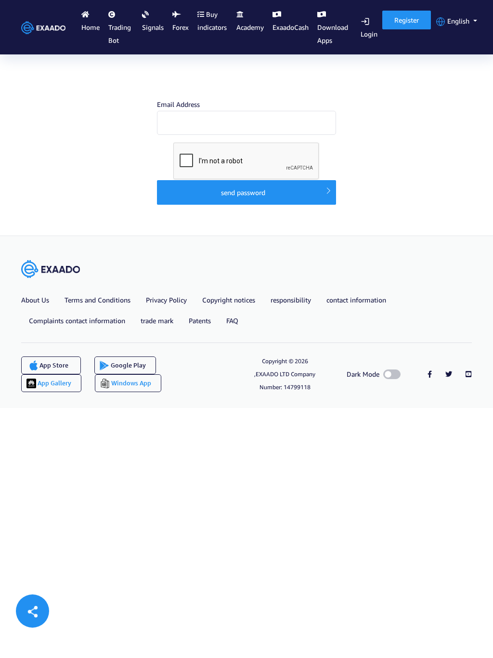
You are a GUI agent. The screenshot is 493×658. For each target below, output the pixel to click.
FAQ (232, 320)
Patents (200, 320)
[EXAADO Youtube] (469, 374)
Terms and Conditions (97, 300)
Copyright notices (228, 300)
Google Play (127, 365)
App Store (53, 365)
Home (90, 27)
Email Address (178, 104)
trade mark (157, 320)
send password (243, 192)
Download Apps (332, 33)
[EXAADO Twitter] (448, 374)
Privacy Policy (166, 300)
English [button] (458, 21)
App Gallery (53, 383)
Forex (180, 27)
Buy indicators (212, 20)
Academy (250, 27)
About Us (35, 300)
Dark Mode (363, 374)
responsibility (291, 300)
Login (369, 34)
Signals (153, 27)
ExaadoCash (290, 27)
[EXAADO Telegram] (430, 374)
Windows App (130, 383)
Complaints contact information (77, 320)
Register (406, 20)
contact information (356, 300)
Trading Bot (119, 33)
